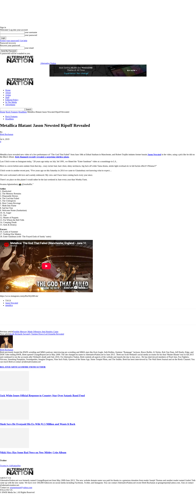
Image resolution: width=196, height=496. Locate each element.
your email (29, 48)
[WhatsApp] (32, 145)
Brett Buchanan (6, 134)
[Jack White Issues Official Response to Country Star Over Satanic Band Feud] (14, 390)
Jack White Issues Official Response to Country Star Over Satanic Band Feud (42, 395)
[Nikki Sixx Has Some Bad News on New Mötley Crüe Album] (14, 447)
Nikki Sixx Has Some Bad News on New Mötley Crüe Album (33, 452)
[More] (41, 145)
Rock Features (12, 112)
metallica (9, 305)
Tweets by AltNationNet (10, 466)
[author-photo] (6, 347)
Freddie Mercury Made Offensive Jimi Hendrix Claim (35, 331)
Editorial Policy (11, 100)
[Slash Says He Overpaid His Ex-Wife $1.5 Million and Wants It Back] (14, 419)
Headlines (22, 112)
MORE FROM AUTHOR (34, 367)
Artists (8, 95)
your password (31, 35)
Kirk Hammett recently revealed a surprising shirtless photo (42, 157)
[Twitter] (13, 145)
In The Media (11, 102)
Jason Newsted (154, 154)
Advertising (10, 104)
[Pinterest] (23, 145)
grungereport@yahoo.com (21, 487)
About (8, 92)
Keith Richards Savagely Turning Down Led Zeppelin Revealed (37, 334)
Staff (7, 97)
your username (31, 32)
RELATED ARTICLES (11, 367)
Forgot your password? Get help (13, 40)
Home (8, 90)
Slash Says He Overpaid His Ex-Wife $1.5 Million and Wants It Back (37, 424)
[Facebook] (4, 145)
